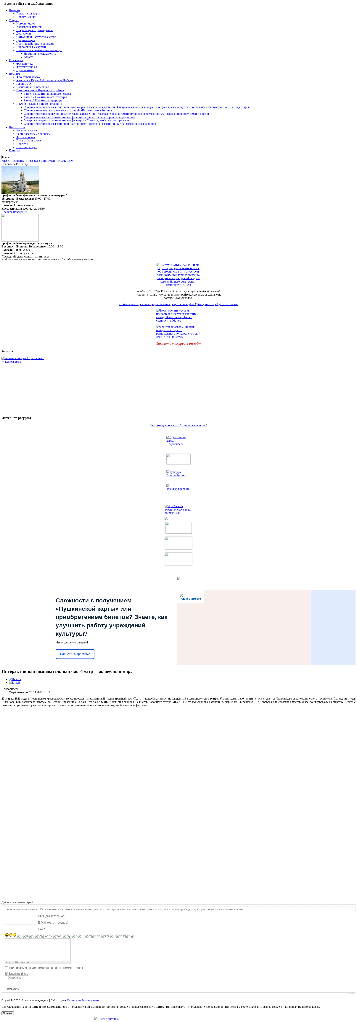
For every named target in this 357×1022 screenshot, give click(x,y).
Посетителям (17, 127)
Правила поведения (14, 211)
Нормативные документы (40, 53)
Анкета (28, 56)
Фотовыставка (25, 137)
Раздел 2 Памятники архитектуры (45, 97)
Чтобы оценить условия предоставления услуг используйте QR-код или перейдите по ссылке (178, 304)
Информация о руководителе (34, 30)
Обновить (14, 977)
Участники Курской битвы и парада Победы (44, 80)
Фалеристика (24, 63)
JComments (351, 994)
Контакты (15, 150)
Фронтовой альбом (28, 77)
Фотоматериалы (26, 67)
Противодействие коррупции (35, 43)
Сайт (41, 929)
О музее (14, 20)
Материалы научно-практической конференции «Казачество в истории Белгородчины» (79, 117)
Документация (25, 40)
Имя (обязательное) (51, 916)
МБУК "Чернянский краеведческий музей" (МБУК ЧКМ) (37, 160)
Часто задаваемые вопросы (33, 133)
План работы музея (28, 140)
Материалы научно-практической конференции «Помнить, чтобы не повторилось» (76, 120)
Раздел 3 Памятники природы (43, 100)
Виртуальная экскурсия (31, 46)
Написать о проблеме (75, 654)
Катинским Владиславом (83, 1000)
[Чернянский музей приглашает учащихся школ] (24, 384)
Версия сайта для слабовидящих (28, 3)
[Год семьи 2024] (178, 489)
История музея (25, 23)
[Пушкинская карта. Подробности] (178, 443)
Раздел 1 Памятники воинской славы (47, 93)
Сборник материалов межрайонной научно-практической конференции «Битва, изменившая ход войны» (90, 123)
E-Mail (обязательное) (53, 922)
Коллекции (16, 60)
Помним (14, 73)
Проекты (22, 143)
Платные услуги (26, 147)
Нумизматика (25, 70)
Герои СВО (23, 83)
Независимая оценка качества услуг (39, 50)
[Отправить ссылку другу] (14, 682)
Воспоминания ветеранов (32, 87)
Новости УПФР (26, 16)
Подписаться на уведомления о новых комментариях (46, 967)
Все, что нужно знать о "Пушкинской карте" (178, 425)
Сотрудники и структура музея (36, 36)
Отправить (13, 989)
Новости (14, 10)
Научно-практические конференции (39, 103)
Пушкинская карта (28, 13)
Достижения (24, 33)
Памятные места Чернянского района (40, 90)
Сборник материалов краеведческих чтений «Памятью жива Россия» (68, 110)
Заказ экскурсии (26, 130)
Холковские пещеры (29, 26)
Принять (7, 1013)
